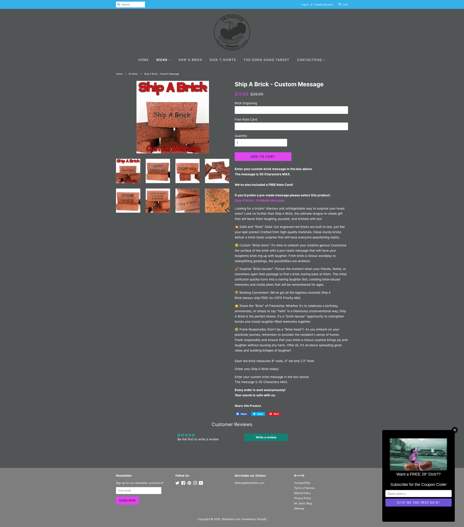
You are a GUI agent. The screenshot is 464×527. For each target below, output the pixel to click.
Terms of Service (304, 487)
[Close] (455, 430)
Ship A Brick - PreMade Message (260, 200)
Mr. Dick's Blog (303, 503)
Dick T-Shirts (223, 60)
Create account (323, 4)
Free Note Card (246, 119)
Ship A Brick (190, 60)
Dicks (162, 60)
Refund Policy (302, 493)
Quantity (241, 136)
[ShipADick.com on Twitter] (177, 483)
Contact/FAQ (310, 60)
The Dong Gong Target (266, 60)
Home (143, 60)
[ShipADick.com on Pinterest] (189, 483)
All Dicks (133, 74)
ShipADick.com (231, 519)
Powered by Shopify (254, 519)
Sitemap (299, 508)
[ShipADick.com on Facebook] (183, 483)
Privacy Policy (302, 498)
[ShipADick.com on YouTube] (201, 483)
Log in (304, 4)
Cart (345, 4)
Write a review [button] (266, 437)
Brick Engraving (246, 103)
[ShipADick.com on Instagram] (195, 483)
